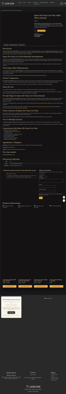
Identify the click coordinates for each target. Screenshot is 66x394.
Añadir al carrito (41, 30)
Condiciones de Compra (54, 378)
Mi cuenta (35, 2)
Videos (29, 2)
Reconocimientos (43, 2)
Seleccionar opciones (9, 286)
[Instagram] (64, 197)
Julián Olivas (38, 36)
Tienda (20, 2)
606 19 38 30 (33, 374)
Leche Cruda (38, 35)
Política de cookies (54, 380)
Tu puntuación (42, 174)
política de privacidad (54, 374)
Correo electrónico (42, 189)
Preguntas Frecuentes (54, 377)
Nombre (40, 184)
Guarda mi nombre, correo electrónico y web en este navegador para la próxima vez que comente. (51, 194)
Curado (39, 34)
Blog (24, 2)
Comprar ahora (11, 312)
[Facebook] (64, 200)
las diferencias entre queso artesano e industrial (45, 106)
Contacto (36, 4)
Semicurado (41, 34)
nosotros (52, 2)
